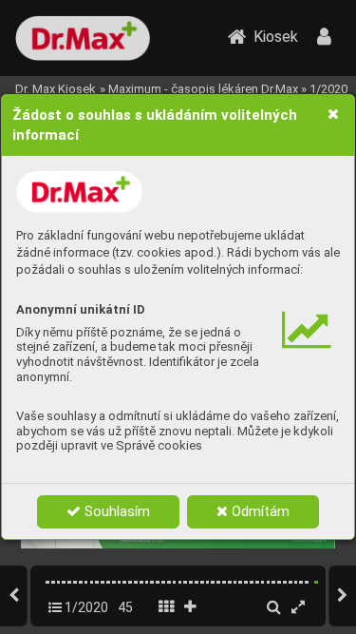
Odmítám (259, 511)
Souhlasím (115, 511)
